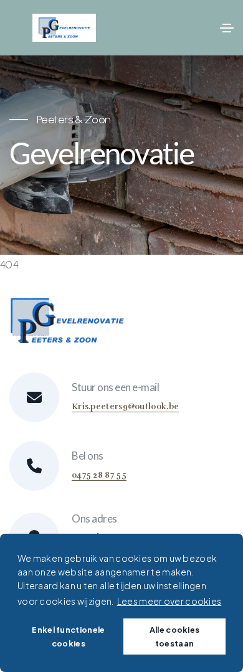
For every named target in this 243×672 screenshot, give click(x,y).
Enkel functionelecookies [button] (68, 636)
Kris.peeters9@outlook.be (125, 407)
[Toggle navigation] (227, 28)
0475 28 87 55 (99, 475)
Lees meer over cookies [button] (169, 601)
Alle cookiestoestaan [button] (175, 636)
